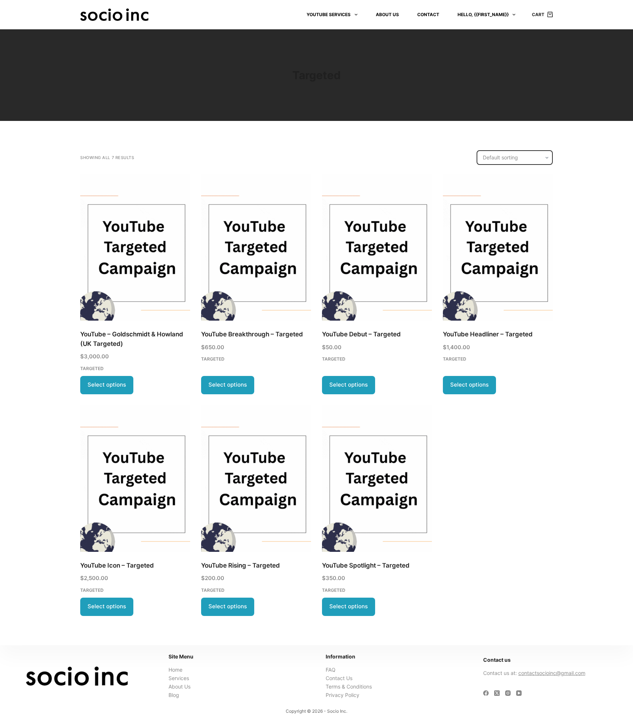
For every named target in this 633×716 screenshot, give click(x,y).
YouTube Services (329, 14)
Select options (107, 384)
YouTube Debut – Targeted (361, 334)
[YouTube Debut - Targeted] (377, 247)
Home (175, 670)
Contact (428, 14)
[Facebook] (486, 693)
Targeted (92, 368)
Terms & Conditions (349, 686)
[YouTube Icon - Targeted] (135, 478)
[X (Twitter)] (497, 693)
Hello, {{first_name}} (483, 14)
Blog (174, 695)
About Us (387, 14)
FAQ (331, 670)
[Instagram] (508, 693)
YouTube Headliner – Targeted (488, 334)
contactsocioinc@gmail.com (551, 673)
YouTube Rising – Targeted (240, 565)
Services (179, 678)
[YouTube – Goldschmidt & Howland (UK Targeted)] (135, 247)
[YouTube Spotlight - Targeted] (377, 478)
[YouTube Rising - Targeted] (256, 478)
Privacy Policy (342, 695)
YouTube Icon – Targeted (117, 565)
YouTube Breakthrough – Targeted (252, 334)
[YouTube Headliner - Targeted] (498, 247)
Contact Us (339, 678)
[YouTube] (519, 693)
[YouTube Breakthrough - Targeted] (256, 247)
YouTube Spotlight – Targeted (366, 565)
